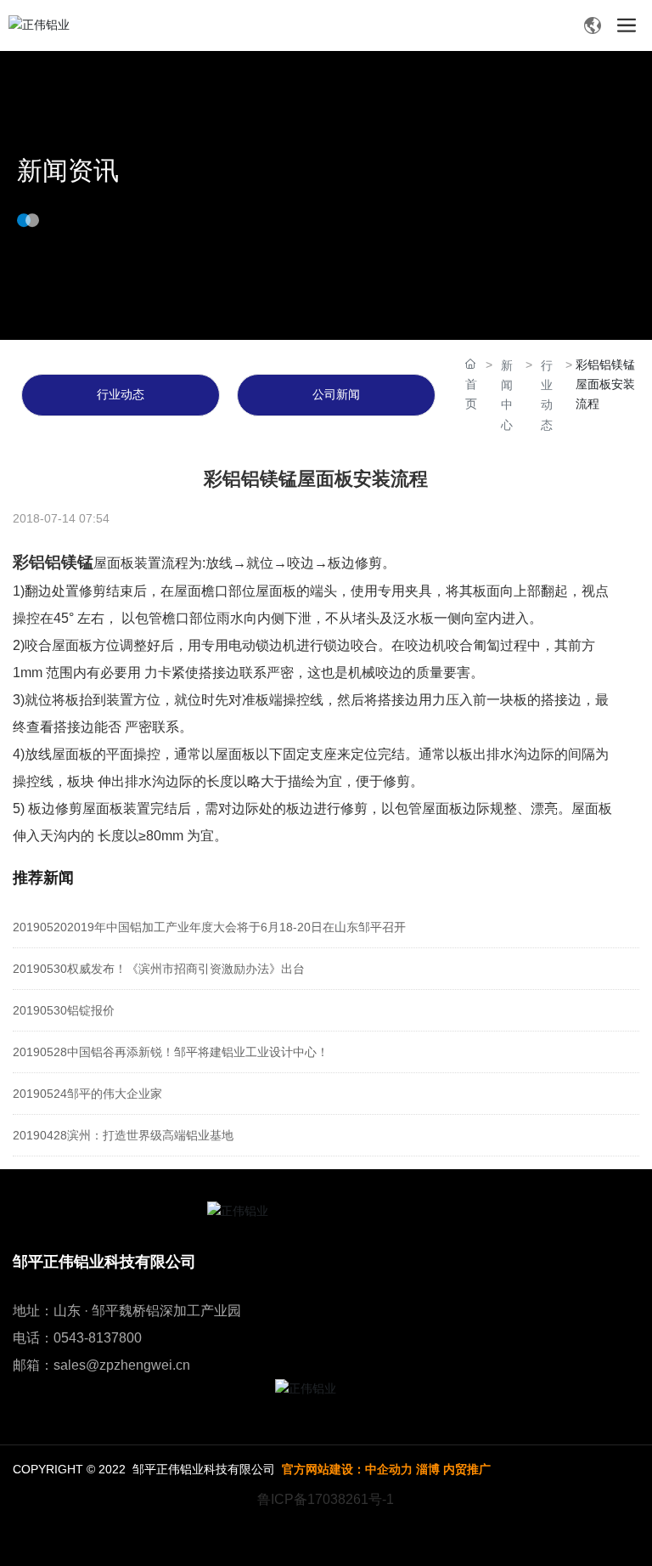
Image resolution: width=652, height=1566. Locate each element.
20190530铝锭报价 (64, 1010)
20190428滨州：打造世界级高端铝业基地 (123, 1135)
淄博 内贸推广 (453, 1469)
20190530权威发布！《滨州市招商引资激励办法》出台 (159, 968)
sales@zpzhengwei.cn (121, 1365)
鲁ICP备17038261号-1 (325, 1499)
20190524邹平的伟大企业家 (87, 1093)
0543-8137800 (97, 1338)
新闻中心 (507, 395)
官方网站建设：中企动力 (347, 1469)
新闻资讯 (68, 170)
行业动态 (120, 394)
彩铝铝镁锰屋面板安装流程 (316, 478)
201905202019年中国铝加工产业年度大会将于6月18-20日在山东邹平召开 (209, 927)
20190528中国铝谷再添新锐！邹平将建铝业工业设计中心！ (171, 1052)
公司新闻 (336, 394)
